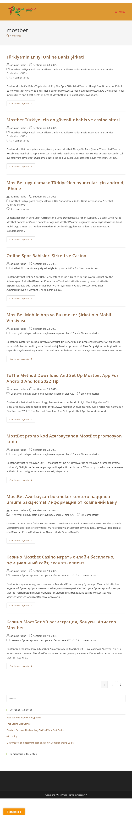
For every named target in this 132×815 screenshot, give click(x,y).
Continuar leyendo (22, 104)
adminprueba (18, 65)
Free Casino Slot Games (18, 723)
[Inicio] (8, 35)
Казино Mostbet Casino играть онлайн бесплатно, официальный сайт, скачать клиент (60, 560)
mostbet (16, 35)
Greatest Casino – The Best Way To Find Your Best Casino (35, 730)
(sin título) (12, 736)
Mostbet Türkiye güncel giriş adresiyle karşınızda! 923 (41, 268)
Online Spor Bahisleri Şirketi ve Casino (46, 255)
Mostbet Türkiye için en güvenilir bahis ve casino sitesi (63, 120)
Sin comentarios (19, 77)
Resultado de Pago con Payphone (24, 717)
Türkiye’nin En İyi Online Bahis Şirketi (45, 57)
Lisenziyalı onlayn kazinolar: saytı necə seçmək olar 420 (42, 333)
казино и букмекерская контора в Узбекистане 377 (40, 575)
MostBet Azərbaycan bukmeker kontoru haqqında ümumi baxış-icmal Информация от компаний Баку (62, 499)
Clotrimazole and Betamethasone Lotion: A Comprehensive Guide (40, 742)
